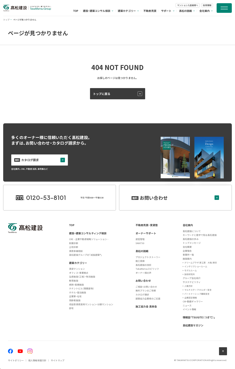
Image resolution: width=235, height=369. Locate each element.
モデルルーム (190, 270)
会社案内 (204, 11)
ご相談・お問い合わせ (146, 286)
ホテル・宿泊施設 (77, 292)
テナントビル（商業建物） (81, 288)
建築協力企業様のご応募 (148, 298)
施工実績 (140, 260)
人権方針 (188, 285)
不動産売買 (149, 11)
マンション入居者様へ (187, 5)
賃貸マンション (77, 268)
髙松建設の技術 (143, 264)
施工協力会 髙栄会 (146, 306)
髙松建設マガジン (193, 325)
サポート (166, 11)
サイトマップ (57, 360)
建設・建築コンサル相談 (96, 11)
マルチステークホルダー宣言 (198, 289)
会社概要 (187, 246)
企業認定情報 (190, 297)
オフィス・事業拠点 (78, 272)
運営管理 (140, 239)
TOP (75, 11)
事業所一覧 (188, 254)
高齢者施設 (74, 300)
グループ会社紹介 (192, 278)
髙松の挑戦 (185, 11)
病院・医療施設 (76, 284)
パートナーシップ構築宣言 (197, 293)
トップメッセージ (192, 242)
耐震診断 (73, 243)
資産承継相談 (76, 251)
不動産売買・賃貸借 (147, 225)
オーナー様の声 (143, 272)
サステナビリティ (192, 282)
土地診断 (73, 247)
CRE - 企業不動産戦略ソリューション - (88, 239)
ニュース (187, 305)
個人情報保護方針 (37, 360)
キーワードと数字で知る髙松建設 (200, 235)
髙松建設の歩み (191, 239)
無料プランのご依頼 (146, 290)
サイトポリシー (16, 360)
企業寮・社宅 (75, 296)
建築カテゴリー (127, 11)
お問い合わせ (143, 281)
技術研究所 (189, 274)
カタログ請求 (142, 294)
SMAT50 (140, 243)
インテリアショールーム (195, 266)
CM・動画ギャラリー (193, 301)
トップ (6, 19)
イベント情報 (189, 309)
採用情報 (207, 5)
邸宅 (71, 308)
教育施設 (73, 280)
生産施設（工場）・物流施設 (82, 276)
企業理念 (187, 250)
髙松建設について (192, 231)
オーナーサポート (146, 233)
